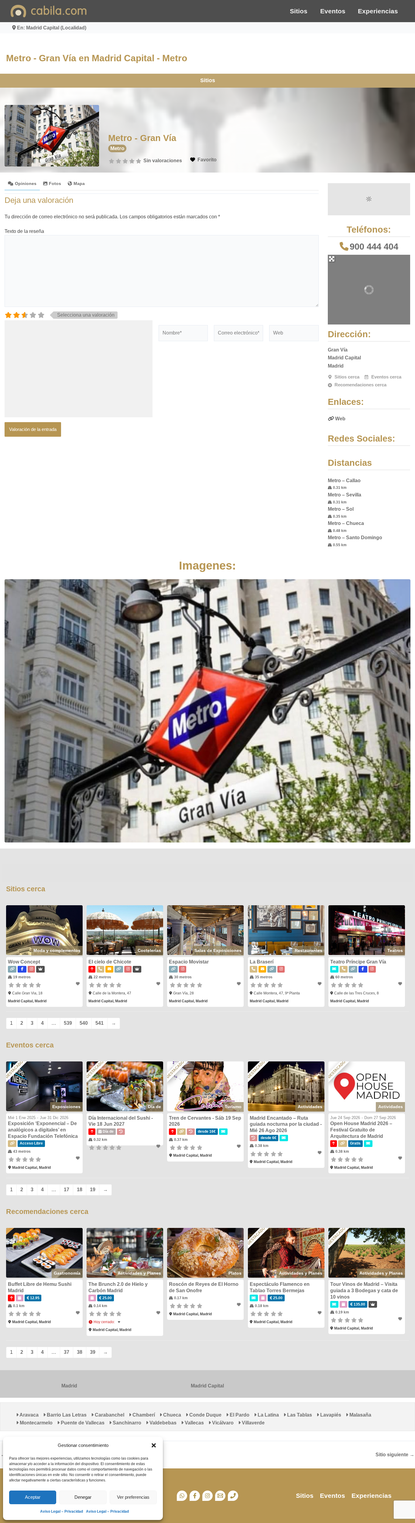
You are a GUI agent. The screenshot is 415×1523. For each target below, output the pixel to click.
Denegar (82, 1497)
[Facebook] (195, 1496)
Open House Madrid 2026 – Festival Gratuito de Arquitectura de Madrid (361, 1130)
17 (66, 1189)
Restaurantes (308, 950)
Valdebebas (162, 1422)
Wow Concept (24, 961)
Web (340, 418)
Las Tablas (299, 1414)
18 (79, 1189)
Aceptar (32, 1497)
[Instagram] (207, 1496)
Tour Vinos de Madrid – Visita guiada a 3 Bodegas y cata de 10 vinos (364, 1290)
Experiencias (378, 11)
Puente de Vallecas (82, 1422)
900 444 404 (374, 246)
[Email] (220, 1496)
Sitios (298, 11)
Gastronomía (67, 1273)
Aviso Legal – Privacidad (61, 1511)
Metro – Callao (344, 480)
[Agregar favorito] (78, 984)
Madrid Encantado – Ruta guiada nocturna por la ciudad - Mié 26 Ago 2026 (286, 1124)
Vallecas (193, 1422)
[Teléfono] (233, 1496)
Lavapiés (330, 1414)
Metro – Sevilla (344, 494)
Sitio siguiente (395, 1454)
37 (66, 1352)
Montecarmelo (36, 1422)
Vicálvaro (222, 1422)
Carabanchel (109, 1414)
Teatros (395, 950)
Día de (154, 1106)
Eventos (332, 11)
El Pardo (238, 1414)
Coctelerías (149, 950)
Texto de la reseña (24, 231)
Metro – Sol (341, 509)
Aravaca (29, 1414)
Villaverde (253, 1422)
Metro (117, 148)
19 (92, 1189)
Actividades (310, 1106)
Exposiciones (66, 1106)
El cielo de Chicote (109, 961)
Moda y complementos (57, 950)
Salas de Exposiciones (218, 950)
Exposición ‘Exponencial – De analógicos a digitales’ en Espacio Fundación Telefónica (43, 1130)
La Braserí (261, 961)
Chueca (171, 1414)
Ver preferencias (133, 1497)
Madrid (69, 1385)
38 (79, 1352)
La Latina (267, 1414)
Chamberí (143, 1414)
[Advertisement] (78, 368)
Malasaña (359, 1414)
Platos (235, 1273)
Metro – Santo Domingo (355, 537)
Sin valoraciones (162, 160)
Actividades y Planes (139, 1273)
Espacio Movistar (189, 961)
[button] (154, 1445)
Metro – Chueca (346, 523)
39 (92, 1352)
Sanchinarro (126, 1422)
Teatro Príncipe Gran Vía (358, 961)
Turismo (233, 1106)
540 (84, 1023)
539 (68, 1023)
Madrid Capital (207, 1385)
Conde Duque (204, 1414)
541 (99, 1023)
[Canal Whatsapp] (182, 1496)
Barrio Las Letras (66, 1414)
